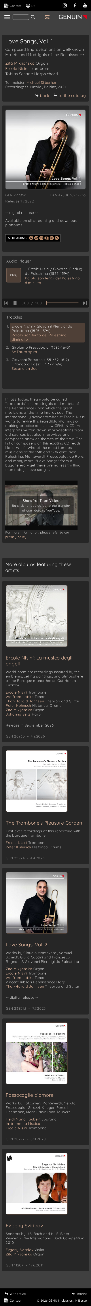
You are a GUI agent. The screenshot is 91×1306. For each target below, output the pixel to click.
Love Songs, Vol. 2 (26, 945)
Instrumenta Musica (23, 1123)
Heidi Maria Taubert (31, 1119)
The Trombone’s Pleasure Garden (44, 823)
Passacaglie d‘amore (30, 1095)
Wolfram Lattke (25, 696)
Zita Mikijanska (26, 63)
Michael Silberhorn (43, 82)
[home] (7, 17)
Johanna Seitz (23, 714)
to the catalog (72, 95)
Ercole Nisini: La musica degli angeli (39, 661)
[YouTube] (85, 5)
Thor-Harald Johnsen (43, 701)
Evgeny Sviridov (24, 1225)
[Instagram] (65, 5)
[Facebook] (75, 5)
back (44, 95)
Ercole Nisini (27, 68)
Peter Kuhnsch (33, 705)
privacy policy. (16, 537)
